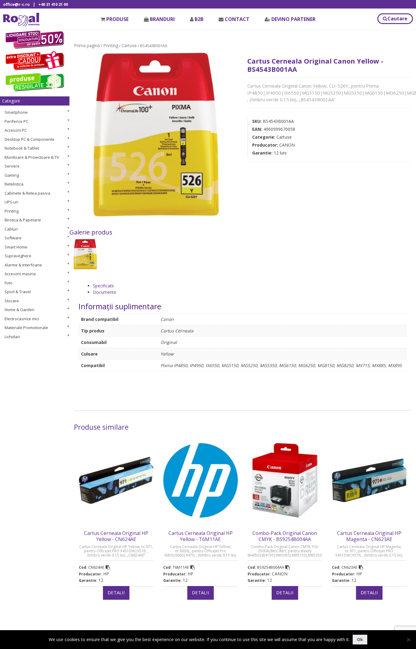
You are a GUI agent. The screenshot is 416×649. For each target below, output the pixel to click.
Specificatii (103, 286)
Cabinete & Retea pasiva (27, 193)
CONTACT (237, 19)
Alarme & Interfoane (23, 265)
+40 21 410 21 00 (53, 4)
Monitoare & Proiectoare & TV (32, 157)
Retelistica (14, 184)
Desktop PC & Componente (30, 139)
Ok (360, 639)
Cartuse (129, 45)
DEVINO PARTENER (293, 19)
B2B (199, 19)
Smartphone (16, 112)
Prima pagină (87, 45)
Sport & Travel (18, 291)
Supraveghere (18, 256)
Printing (12, 211)
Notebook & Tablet (22, 148)
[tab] (250, 286)
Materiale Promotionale (26, 327)
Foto (8, 283)
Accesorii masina (20, 273)
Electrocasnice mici (22, 318)
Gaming (12, 175)
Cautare (397, 18)
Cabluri (11, 229)
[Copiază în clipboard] (108, 567)
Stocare (12, 301)
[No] (408, 640)
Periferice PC (16, 121)
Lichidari (12, 336)
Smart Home (16, 247)
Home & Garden (19, 309)
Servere (12, 166)
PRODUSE (117, 19)
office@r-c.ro (16, 4)
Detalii (116, 592)
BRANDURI (162, 19)
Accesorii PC (16, 130)
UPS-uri (11, 202)
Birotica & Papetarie (23, 220)
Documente (104, 292)
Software (13, 238)
